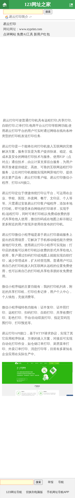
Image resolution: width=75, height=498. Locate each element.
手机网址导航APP (58, 492)
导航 (61, 482)
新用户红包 (42, 34)
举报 (50, 482)
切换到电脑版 (34, 492)
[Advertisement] (37, 76)
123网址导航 (14, 492)
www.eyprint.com (30, 29)
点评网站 (9, 34)
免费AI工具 (25, 34)
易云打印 (9, 24)
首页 (4, 4)
